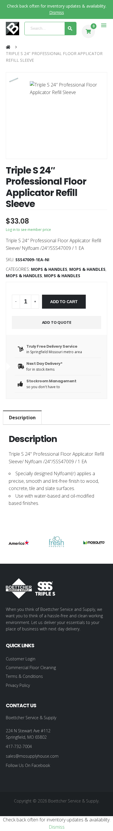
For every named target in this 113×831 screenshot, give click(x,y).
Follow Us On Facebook (28, 765)
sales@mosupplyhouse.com (32, 756)
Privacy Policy (18, 685)
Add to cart (64, 301)
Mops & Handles (49, 269)
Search (70, 28)
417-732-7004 (19, 746)
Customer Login (20, 659)
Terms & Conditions (24, 676)
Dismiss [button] (56, 12)
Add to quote (56, 322)
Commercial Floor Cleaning (31, 667)
